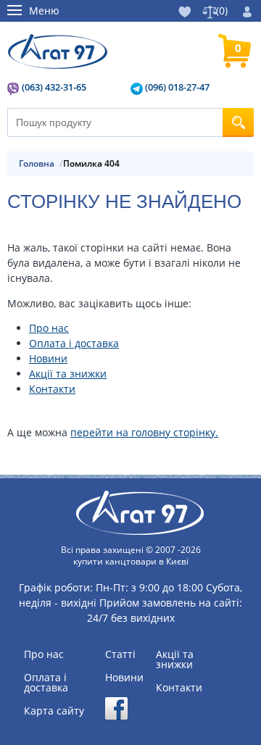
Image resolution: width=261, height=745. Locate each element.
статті (120, 654)
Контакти (52, 389)
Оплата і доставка (74, 343)
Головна (36, 164)
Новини (48, 358)
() (222, 10)
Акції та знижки (68, 373)
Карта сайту (54, 711)
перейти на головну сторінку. (144, 432)
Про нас (49, 328)
